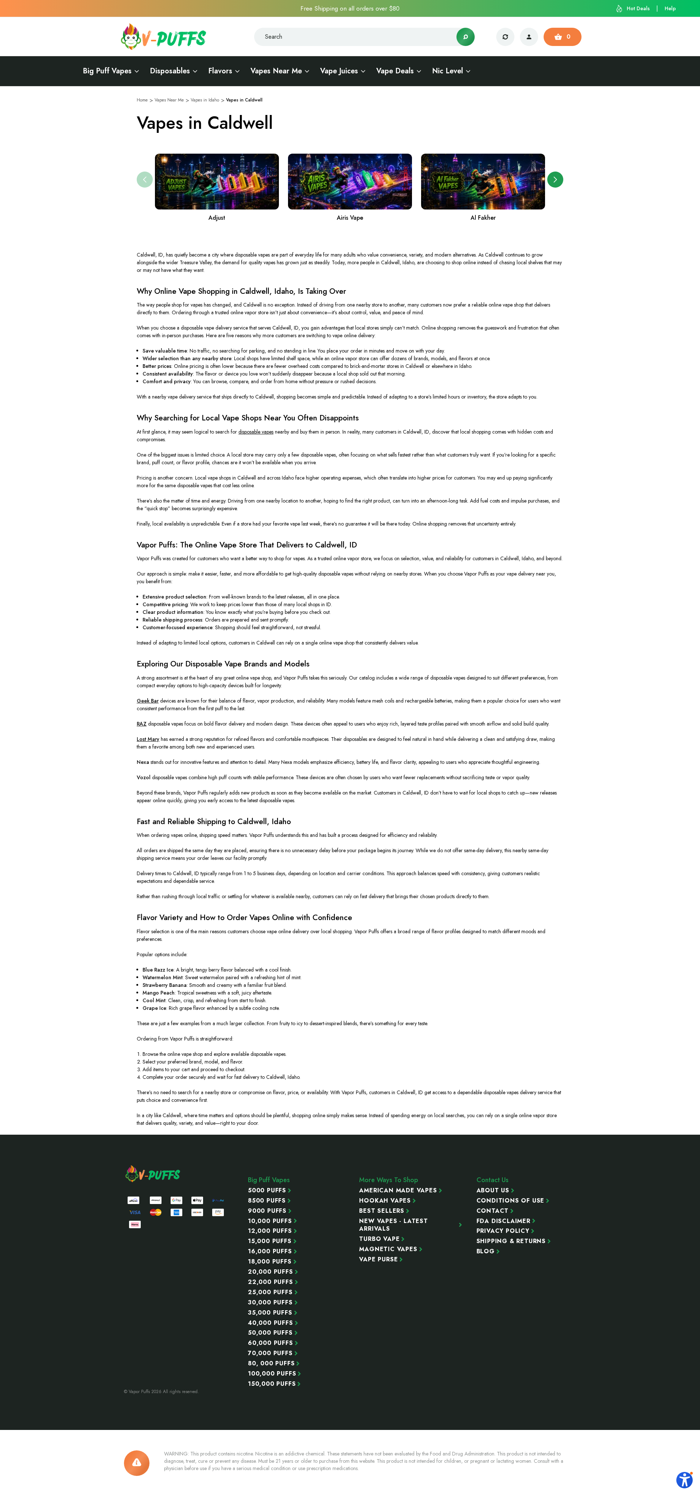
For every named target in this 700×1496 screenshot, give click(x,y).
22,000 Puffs (270, 1282)
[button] (555, 180)
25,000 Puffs (270, 1292)
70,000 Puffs (270, 1353)
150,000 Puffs (272, 1384)
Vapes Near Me (276, 71)
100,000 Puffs (272, 1374)
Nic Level (447, 71)
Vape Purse (378, 1259)
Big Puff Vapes (107, 71)
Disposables (170, 71)
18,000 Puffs (270, 1262)
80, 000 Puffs (271, 1364)
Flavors (220, 71)
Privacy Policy (503, 1231)
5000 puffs (267, 1191)
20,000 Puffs (270, 1272)
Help (670, 8)
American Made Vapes (398, 1191)
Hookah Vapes (385, 1201)
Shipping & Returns (511, 1241)
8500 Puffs (267, 1201)
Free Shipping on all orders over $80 (350, 8)
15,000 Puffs (270, 1241)
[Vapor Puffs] (153, 1174)
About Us (493, 1191)
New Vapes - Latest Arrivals (393, 1225)
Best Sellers (381, 1211)
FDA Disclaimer (503, 1221)
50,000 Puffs (270, 1333)
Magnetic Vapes (388, 1249)
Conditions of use (511, 1201)
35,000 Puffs (270, 1313)
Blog (486, 1251)
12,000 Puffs (270, 1231)
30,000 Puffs (270, 1303)
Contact (493, 1211)
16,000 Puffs (270, 1251)
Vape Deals (395, 71)
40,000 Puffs (270, 1323)
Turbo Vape (379, 1239)
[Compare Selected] (505, 37)
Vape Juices (339, 71)
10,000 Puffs (270, 1221)
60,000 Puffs (270, 1343)
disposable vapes (255, 431)
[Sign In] (529, 37)
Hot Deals (638, 8)
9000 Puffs (267, 1211)
